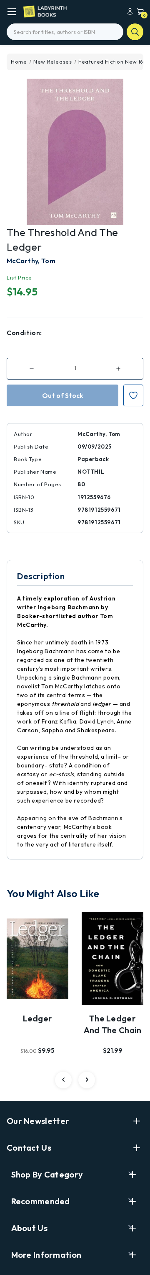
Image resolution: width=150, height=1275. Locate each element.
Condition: (24, 332)
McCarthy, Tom (31, 261)
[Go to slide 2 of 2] (63, 1080)
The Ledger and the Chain (113, 1024)
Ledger (37, 1018)
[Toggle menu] (11, 11)
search (135, 31)
